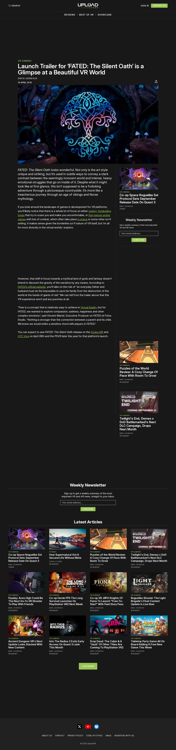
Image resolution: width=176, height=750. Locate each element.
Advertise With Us (124, 735)
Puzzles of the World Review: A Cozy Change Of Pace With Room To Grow (139, 372)
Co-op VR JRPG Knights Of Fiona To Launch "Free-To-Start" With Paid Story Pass (106, 601)
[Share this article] (156, 81)
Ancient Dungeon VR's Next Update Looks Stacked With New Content (25, 644)
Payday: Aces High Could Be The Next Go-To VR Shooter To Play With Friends (25, 601)
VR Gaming (24, 60)
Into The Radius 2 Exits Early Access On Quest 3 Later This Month (66, 644)
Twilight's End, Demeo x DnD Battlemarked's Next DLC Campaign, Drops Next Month (138, 424)
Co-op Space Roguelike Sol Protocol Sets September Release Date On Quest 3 (139, 198)
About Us (47, 735)
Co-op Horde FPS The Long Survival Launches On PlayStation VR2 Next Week (66, 601)
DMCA (108, 735)
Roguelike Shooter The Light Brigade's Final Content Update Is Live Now (148, 601)
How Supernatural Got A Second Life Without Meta (65, 556)
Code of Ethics (94, 735)
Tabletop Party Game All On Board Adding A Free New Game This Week (148, 644)
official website (32, 286)
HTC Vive (23, 336)
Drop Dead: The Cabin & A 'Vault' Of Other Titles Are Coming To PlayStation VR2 (106, 644)
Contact (60, 735)
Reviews (69, 14)
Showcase (105, 14)
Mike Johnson (126, 206)
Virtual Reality (89, 307)
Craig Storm (55, 561)
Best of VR (86, 14)
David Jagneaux (27, 78)
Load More (88, 666)
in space (82, 219)
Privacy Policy (75, 735)
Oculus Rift (97, 332)
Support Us (159, 5)
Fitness (52, 552)
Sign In (145, 5)
